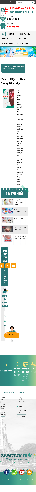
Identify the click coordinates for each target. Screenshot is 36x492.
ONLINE (17, 375)
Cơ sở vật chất (24, 34)
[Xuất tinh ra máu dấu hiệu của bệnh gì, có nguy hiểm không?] (8, 98)
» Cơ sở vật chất (3, 406)
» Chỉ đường (3, 413)
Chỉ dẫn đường (22, 44)
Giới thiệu (11, 34)
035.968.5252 (13, 26)
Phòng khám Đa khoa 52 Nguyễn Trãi (22, 400)
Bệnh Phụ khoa (7, 44)
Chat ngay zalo (22, 411)
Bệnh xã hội (22, 39)
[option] (18, 52)
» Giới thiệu (3, 399)
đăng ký (11, 335)
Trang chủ (6, 66)
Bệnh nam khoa (8, 39)
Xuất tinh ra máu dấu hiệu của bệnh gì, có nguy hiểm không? (20, 102)
